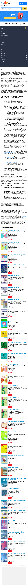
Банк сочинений (10, 157)
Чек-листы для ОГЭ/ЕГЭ (12, 162)
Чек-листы (3, 33)
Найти (24, 8)
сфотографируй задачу (9, 152)
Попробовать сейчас (10, 17)
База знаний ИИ (4, 35)
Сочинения (3, 31)
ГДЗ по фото (6, 28)
